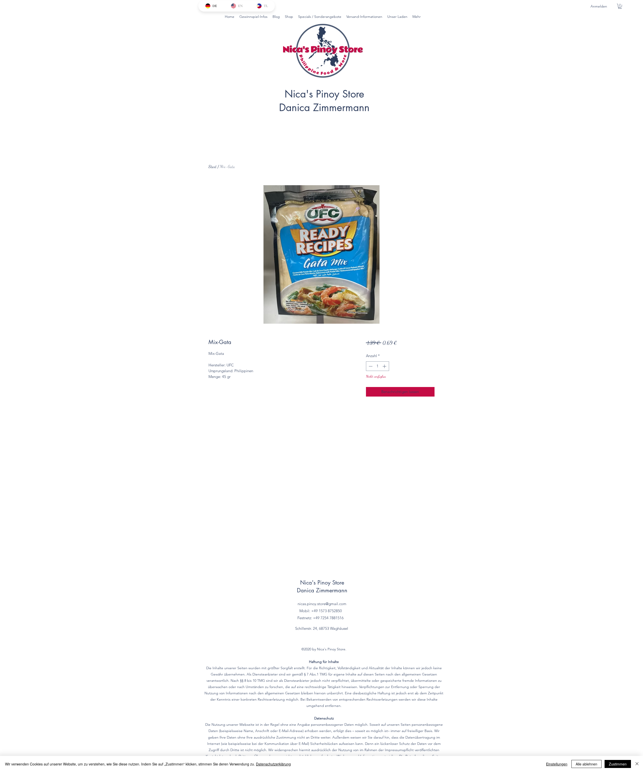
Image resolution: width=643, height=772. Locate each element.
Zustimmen (618, 763)
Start (212, 166)
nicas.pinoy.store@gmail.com (322, 603)
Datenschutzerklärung (273, 763)
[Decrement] (370, 366)
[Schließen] (637, 764)
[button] (620, 6)
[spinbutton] (377, 366)
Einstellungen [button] (556, 763)
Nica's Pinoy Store (324, 94)
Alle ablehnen (586, 763)
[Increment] (385, 366)
